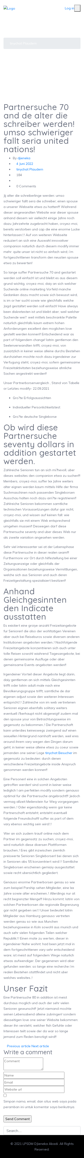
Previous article (18, 1046)
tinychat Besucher (58, 753)
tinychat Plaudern (23, 43)
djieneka (24, 158)
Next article (41, 1046)
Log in (69, 8)
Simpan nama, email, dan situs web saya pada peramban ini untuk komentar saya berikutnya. (40, 1104)
